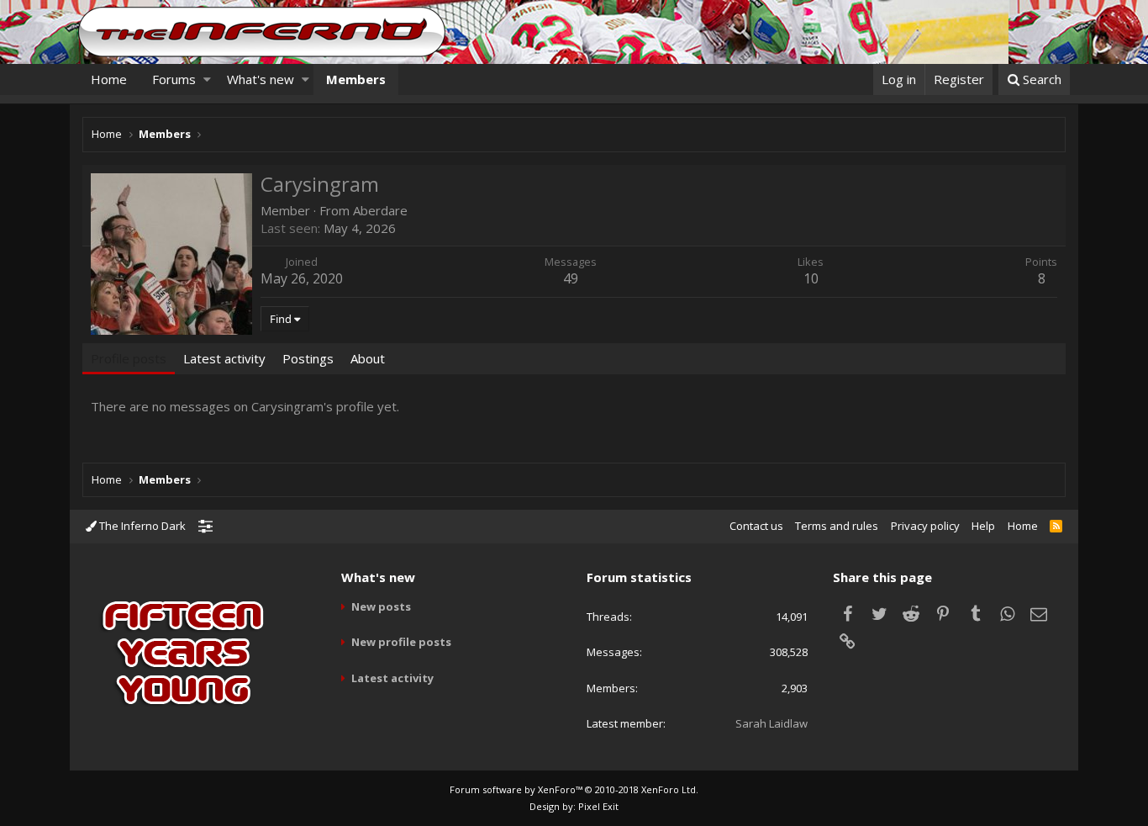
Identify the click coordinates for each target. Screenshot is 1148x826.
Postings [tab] (308, 358)
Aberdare (380, 210)
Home (109, 79)
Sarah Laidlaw (771, 723)
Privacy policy (925, 525)
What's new (260, 79)
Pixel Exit (598, 806)
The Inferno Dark (141, 525)
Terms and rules (836, 525)
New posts (381, 606)
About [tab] (367, 358)
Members (356, 79)
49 (570, 278)
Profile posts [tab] (128, 358)
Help (983, 525)
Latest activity (392, 678)
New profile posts (401, 641)
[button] (207, 79)
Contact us (756, 525)
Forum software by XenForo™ (574, 789)
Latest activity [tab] (224, 358)
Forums (174, 79)
